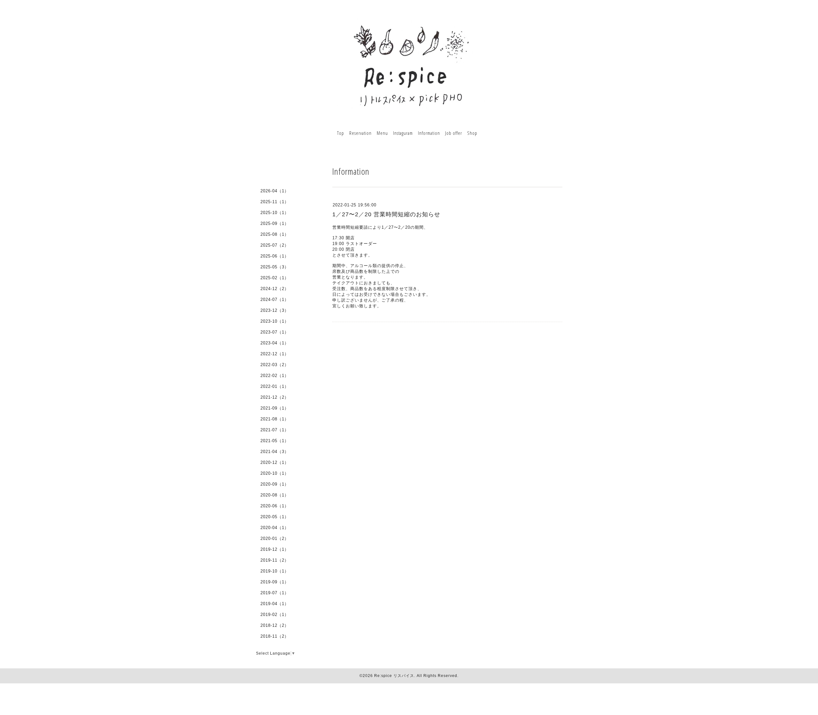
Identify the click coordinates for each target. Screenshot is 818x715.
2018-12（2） (274, 625)
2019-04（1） (274, 603)
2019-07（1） (274, 592)
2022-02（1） (274, 375)
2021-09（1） (274, 408)
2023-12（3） (274, 310)
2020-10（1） (274, 473)
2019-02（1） (274, 614)
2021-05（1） (274, 440)
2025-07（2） (274, 245)
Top (340, 133)
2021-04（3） (274, 451)
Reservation (360, 133)
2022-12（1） (274, 353)
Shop (472, 133)
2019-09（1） (274, 582)
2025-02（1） (274, 277)
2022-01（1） (274, 386)
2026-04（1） (274, 190)
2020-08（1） (274, 495)
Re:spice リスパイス (394, 675)
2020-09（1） (274, 484)
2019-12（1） (274, 549)
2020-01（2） (274, 538)
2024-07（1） (274, 299)
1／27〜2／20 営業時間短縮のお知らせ (386, 214)
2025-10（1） (274, 212)
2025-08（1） (274, 234)
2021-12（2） (274, 397)
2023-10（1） (274, 321)
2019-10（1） (274, 571)
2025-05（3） (274, 267)
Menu (382, 133)
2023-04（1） (274, 343)
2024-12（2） (274, 288)
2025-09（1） (274, 223)
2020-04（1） (274, 527)
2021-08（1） (274, 419)
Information (429, 133)
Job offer (453, 133)
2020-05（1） (274, 516)
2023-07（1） (274, 332)
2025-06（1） (274, 256)
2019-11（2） (274, 560)
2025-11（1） (274, 201)
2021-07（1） (274, 429)
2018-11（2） (274, 636)
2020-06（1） (274, 506)
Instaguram (403, 133)
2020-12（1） (274, 462)
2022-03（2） (274, 364)
